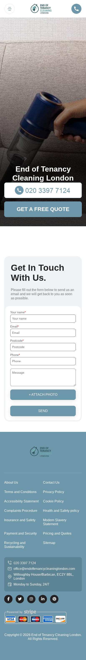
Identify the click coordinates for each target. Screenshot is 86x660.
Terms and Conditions (20, 492)
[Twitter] (20, 599)
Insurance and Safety (19, 520)
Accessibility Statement (21, 501)
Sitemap (49, 543)
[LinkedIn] (43, 599)
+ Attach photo (43, 394)
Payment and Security (20, 533)
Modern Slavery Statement (54, 522)
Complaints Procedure (20, 510)
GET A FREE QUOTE (43, 209)
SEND (43, 411)
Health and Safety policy (61, 510)
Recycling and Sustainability (14, 545)
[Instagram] (31, 599)
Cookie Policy (53, 501)
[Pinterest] (54, 599)
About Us (11, 482)
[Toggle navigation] (10, 9)
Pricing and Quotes (57, 533)
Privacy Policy (53, 492)
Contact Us (51, 482)
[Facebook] (8, 599)
